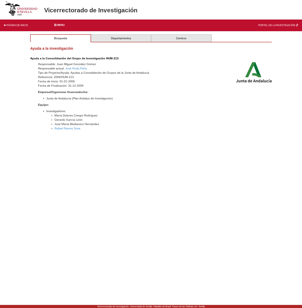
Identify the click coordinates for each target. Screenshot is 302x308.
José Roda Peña (76, 68)
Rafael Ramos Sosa (67, 128)
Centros (181, 38)
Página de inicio (17, 25)
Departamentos (121, 38)
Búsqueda (60, 38)
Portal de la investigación (277, 25)
